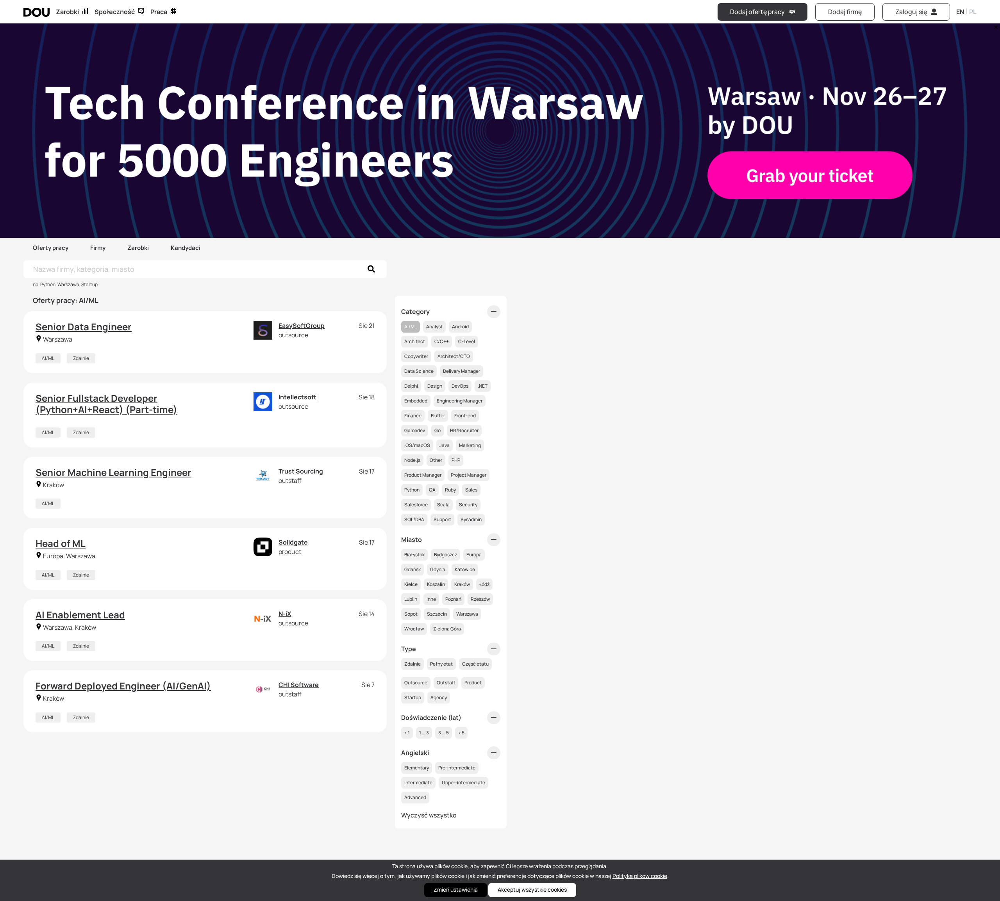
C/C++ (441, 341)
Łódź (484, 584)
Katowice (465, 569)
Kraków (462, 584)
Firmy (97, 248)
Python (412, 489)
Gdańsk (412, 569)
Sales (471, 489)
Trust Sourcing (301, 471)
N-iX (285, 613)
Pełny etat (441, 664)
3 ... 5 (443, 732)
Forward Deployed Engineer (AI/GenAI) (123, 685)
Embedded (415, 400)
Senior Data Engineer (84, 326)
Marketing (470, 445)
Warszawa (467, 614)
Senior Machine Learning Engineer (113, 472)
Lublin (410, 599)
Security (468, 504)
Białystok (414, 554)
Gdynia (437, 569)
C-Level (466, 341)
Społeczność (115, 11)
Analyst (434, 326)
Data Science (419, 371)
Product (473, 682)
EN (960, 11)
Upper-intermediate (463, 782)
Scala (443, 504)
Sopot (411, 614)
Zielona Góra (447, 628)
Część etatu (475, 664)
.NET (483, 386)
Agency (438, 697)
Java (444, 445)
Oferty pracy (50, 248)
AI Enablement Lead (80, 614)
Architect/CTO (454, 356)
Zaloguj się (911, 11)
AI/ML (48, 358)
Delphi (411, 386)
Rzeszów (480, 599)
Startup (412, 697)
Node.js (412, 460)
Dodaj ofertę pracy (757, 11)
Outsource (415, 682)
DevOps (460, 386)
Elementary (416, 767)
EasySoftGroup (302, 325)
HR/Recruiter (464, 430)
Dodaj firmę (845, 11)
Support (442, 519)
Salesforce (416, 504)
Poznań (453, 599)
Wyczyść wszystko (429, 815)
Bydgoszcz (445, 554)
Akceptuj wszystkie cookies (532, 889)
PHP (456, 460)
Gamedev (414, 430)
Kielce (411, 584)
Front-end (465, 415)
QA (432, 489)
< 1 (407, 732)
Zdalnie (81, 358)
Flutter (438, 415)
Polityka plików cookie (639, 876)
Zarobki (67, 11)
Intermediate (418, 782)
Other (436, 460)
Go (437, 430)
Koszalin (436, 584)
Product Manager (422, 475)
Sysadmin (471, 519)
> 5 (461, 732)
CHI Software (299, 684)
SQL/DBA (414, 519)
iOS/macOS (417, 445)
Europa (474, 554)
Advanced (415, 797)
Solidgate (293, 542)
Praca (158, 11)
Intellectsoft (297, 397)
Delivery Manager (461, 371)
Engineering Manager (459, 400)
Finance (412, 415)
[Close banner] (994, 25)
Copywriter (416, 356)
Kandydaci (185, 248)
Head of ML (61, 543)
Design (434, 386)
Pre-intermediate (456, 767)
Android (460, 326)
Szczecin (437, 614)
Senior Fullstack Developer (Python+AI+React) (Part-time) (106, 404)
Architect (414, 341)
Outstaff (446, 682)
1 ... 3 (424, 732)
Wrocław (414, 628)
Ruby (450, 489)
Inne (431, 599)
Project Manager (468, 475)
